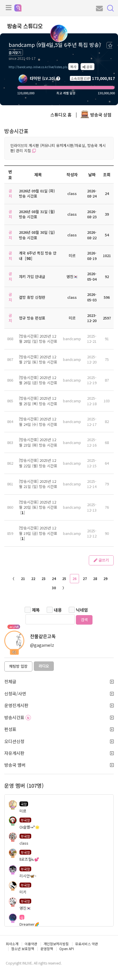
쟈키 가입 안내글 (32, 276)
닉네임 (82, 610)
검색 (84, 619)
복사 (73, 66)
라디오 (44, 666)
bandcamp (72, 338)
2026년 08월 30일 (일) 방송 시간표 (37, 234)
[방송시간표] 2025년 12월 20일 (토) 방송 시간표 (38, 504)
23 (44, 578)
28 (95, 578)
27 (85, 578)
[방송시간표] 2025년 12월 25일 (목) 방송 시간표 (38, 400)
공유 (89, 66)
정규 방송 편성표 (32, 318)
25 (64, 578)
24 (54, 578)
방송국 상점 (100, 115)
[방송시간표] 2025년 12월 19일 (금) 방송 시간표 (38, 530)
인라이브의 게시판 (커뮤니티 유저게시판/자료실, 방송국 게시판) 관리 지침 (58, 148)
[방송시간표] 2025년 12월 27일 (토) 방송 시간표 (38, 359)
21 (23, 578)
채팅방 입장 (18, 666)
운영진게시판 (16, 705)
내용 (58, 610)
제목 (36, 610)
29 (105, 578)
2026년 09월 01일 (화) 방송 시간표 (37, 193)
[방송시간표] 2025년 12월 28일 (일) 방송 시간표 (38, 338)
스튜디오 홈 (61, 115)
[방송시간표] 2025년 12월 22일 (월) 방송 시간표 (38, 463)
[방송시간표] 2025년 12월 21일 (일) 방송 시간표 (38, 484)
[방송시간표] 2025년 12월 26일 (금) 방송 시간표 (38, 380)
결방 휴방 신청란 (32, 297)
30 (54, 587)
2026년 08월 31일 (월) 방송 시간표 (37, 214)
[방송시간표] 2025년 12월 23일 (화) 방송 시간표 (38, 442)
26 (74, 578)
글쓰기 (103, 560)
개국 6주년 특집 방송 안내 (37, 255)
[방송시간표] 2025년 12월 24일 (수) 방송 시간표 (38, 421)
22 (33, 578)
